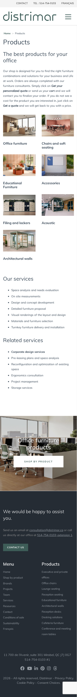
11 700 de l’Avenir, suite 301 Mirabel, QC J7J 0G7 (37, 655)
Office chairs (49, 583)
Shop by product (13, 577)
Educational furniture (54, 600)
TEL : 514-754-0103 (44, 3)
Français (67, 3)
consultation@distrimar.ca (46, 530)
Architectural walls (53, 605)
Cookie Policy (25, 683)
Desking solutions (52, 617)
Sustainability (11, 623)
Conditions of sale (13, 617)
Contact (7, 611)
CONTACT (22, 3)
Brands (7, 583)
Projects (8, 589)
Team (6, 594)
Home (7, 33)
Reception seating (52, 594)
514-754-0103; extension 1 (54, 535)
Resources (9, 606)
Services (8, 600)
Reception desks (51, 611)
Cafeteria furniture (53, 623)
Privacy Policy (64, 678)
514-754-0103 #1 (37, 660)
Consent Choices (48, 683)
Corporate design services (28, 351)
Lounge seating (51, 588)
